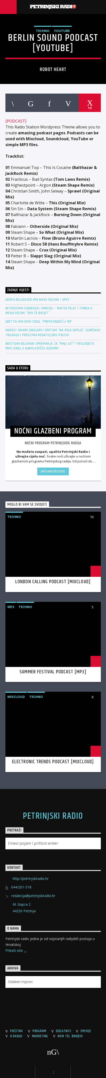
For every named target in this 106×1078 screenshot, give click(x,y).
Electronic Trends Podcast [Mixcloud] (53, 762)
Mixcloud (16, 696)
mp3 (10, 607)
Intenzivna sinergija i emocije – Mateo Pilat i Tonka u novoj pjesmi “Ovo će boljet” (48, 310)
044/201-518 (21, 887)
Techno (43, 30)
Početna (16, 1031)
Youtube (62, 30)
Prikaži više (14, 950)
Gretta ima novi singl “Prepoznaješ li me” (39, 321)
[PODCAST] (15, 121)
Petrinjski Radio (53, 816)
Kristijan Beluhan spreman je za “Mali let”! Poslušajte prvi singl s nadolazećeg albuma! (49, 346)
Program (39, 1031)
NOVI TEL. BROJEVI (70, 1036)
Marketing (40, 1036)
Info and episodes (53, 471)
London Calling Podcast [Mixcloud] (52, 582)
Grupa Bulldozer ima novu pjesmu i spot (37, 299)
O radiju (16, 1036)
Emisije (86, 1031)
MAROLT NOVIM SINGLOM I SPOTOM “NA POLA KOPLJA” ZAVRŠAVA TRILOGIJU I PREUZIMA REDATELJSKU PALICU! (52, 332)
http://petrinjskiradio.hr (31, 878)
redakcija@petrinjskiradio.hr (33, 895)
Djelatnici (63, 1031)
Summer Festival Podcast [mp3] (52, 672)
